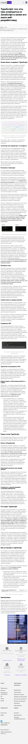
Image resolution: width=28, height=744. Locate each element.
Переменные (4, 688)
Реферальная (17, 690)
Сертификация (18, 705)
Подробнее (7, 675)
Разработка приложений (20, 696)
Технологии (4, 713)
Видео (2, 715)
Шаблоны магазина (19, 694)
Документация (18, 715)
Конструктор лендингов (20, 699)
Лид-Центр (17, 703)
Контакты (16, 713)
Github (2, 700)
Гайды (2, 698)
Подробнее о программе (21, 675)
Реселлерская (17, 692)
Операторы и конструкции (4, 693)
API (1, 696)
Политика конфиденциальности (19, 718)
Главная (2, 27)
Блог (6, 27)
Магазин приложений (19, 701)
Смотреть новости (7, 660)
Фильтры (3, 690)
